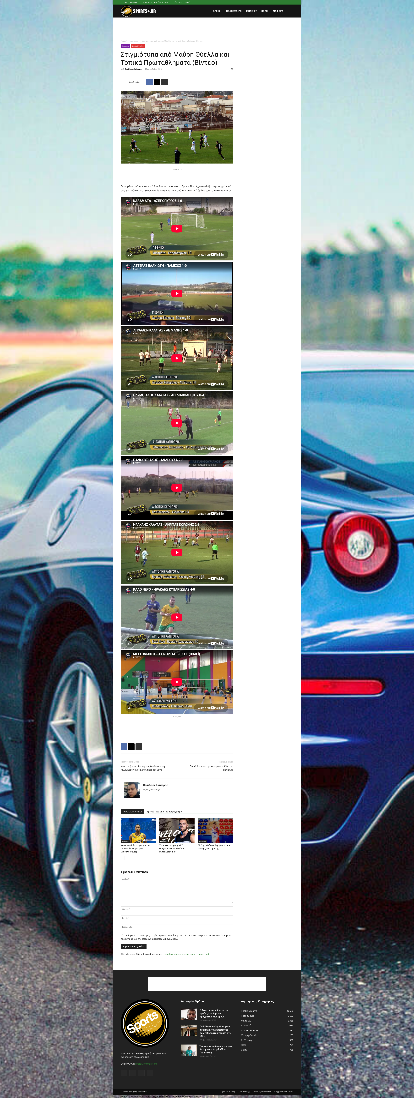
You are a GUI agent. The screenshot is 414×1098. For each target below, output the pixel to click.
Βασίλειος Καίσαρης (133, 69)
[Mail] (280, 2)
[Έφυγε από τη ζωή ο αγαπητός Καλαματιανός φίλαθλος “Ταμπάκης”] (189, 1050)
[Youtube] (291, 2)
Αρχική (217, 10)
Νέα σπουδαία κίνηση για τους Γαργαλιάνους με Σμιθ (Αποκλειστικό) (136, 848)
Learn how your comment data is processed (186, 954)
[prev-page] (123, 858)
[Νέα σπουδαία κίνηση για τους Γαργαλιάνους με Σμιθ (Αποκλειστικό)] (138, 830)
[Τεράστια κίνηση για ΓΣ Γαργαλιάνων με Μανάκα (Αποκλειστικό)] (177, 830)
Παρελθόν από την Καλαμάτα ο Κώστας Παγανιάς (211, 768)
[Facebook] (274, 2)
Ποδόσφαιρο (234, 10)
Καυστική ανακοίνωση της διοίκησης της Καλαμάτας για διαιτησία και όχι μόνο (143, 768)
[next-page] (128, 858)
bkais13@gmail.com (146, 1063)
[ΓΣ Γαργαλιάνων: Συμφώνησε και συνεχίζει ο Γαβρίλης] (215, 830)
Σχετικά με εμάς (228, 1091)
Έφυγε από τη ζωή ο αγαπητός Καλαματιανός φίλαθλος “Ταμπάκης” (216, 1049)
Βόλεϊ (264, 10)
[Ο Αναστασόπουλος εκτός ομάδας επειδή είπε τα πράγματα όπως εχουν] (189, 1014)
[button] (289, 11)
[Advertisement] (207, 28)
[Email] (157, 82)
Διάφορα (278, 10)
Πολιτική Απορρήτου (262, 1091)
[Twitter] (285, 2)
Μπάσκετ (251, 10)
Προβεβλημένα (137, 46)
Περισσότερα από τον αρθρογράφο (164, 811)
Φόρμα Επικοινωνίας (283, 1091)
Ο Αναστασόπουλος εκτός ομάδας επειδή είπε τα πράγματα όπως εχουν (214, 1013)
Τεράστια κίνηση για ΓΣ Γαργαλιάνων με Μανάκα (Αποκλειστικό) (171, 848)
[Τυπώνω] (164, 82)
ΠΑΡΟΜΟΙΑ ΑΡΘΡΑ (132, 811)
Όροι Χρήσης (244, 1091)
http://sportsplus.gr (151, 789)
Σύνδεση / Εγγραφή (182, 2)
